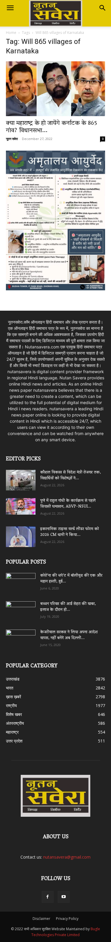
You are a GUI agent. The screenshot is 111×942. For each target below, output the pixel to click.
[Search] (102, 8)
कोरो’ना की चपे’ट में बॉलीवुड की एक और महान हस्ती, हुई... (71, 579)
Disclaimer (41, 918)
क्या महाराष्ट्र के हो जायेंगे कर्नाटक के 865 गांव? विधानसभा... (51, 127)
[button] (10, 8)
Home (11, 32)
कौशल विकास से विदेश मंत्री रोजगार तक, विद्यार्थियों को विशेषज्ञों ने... (70, 475)
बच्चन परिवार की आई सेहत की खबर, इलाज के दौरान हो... (68, 607)
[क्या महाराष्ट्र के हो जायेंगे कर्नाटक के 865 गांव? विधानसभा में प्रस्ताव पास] (55, 88)
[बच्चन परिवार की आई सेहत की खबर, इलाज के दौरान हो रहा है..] (21, 609)
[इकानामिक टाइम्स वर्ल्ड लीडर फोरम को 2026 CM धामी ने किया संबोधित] (21, 536)
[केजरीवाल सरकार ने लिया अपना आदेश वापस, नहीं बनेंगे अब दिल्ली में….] (21, 638)
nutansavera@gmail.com (67, 857)
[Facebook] (48, 897)
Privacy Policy (67, 918)
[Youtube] (64, 897)
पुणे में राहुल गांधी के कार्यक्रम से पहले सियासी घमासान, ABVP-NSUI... (68, 504)
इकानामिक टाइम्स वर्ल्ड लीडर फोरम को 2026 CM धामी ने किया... (69, 532)
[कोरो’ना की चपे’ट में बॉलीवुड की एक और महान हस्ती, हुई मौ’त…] (21, 580)
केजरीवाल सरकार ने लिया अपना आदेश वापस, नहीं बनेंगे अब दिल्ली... (69, 635)
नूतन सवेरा (12, 138)
